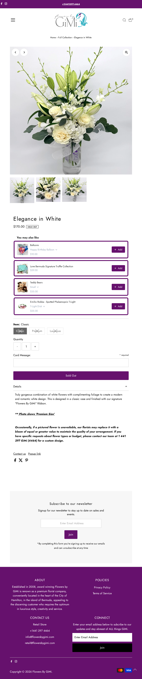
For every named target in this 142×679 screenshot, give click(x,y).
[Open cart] (130, 20)
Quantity (18, 339)
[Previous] (15, 52)
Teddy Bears (36, 282)
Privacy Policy (102, 587)
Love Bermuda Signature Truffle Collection (51, 266)
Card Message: (22, 355)
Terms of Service (102, 593)
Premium (38, 331)
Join (71, 534)
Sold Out (71, 376)
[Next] (24, 52)
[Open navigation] (13, 20)
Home (53, 37)
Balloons (34, 245)
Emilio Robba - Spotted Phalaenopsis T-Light (52, 302)
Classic (21, 331)
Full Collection (65, 37)
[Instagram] (6, 4)
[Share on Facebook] (15, 461)
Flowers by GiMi (42, 672)
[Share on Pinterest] (26, 461)
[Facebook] (1, 4)
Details (17, 386)
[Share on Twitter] (21, 461)
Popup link (34, 453)
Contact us (19, 453)
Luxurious (56, 331)
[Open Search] (124, 20)
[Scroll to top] (135, 669)
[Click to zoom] (126, 52)
